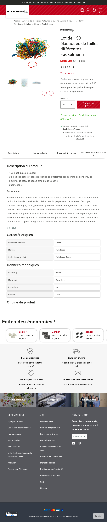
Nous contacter (47, 421)
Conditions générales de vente (50, 448)
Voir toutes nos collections (19, 428)
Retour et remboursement (51, 456)
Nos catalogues (14, 434)
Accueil (17, 21)
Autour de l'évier (67, 21)
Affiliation (12, 463)
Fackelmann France (42, 516)
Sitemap (43, 488)
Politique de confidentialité (51, 469)
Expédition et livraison (49, 434)
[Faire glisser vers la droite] (51, 93)
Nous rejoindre (14, 447)
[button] (100, 10)
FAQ (42, 482)
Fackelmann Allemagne (18, 469)
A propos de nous (15, 421)
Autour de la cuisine (50, 21)
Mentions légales (47, 463)
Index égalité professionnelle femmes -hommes (20, 455)
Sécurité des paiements (50, 428)
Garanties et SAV (47, 440)
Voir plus (11, 228)
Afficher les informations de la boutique (80, 137)
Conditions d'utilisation (50, 475)
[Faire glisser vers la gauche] (44, 93)
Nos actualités (14, 440)
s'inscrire (79, 437)
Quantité (64, 98)
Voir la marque (67, 73)
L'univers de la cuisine (31, 21)
